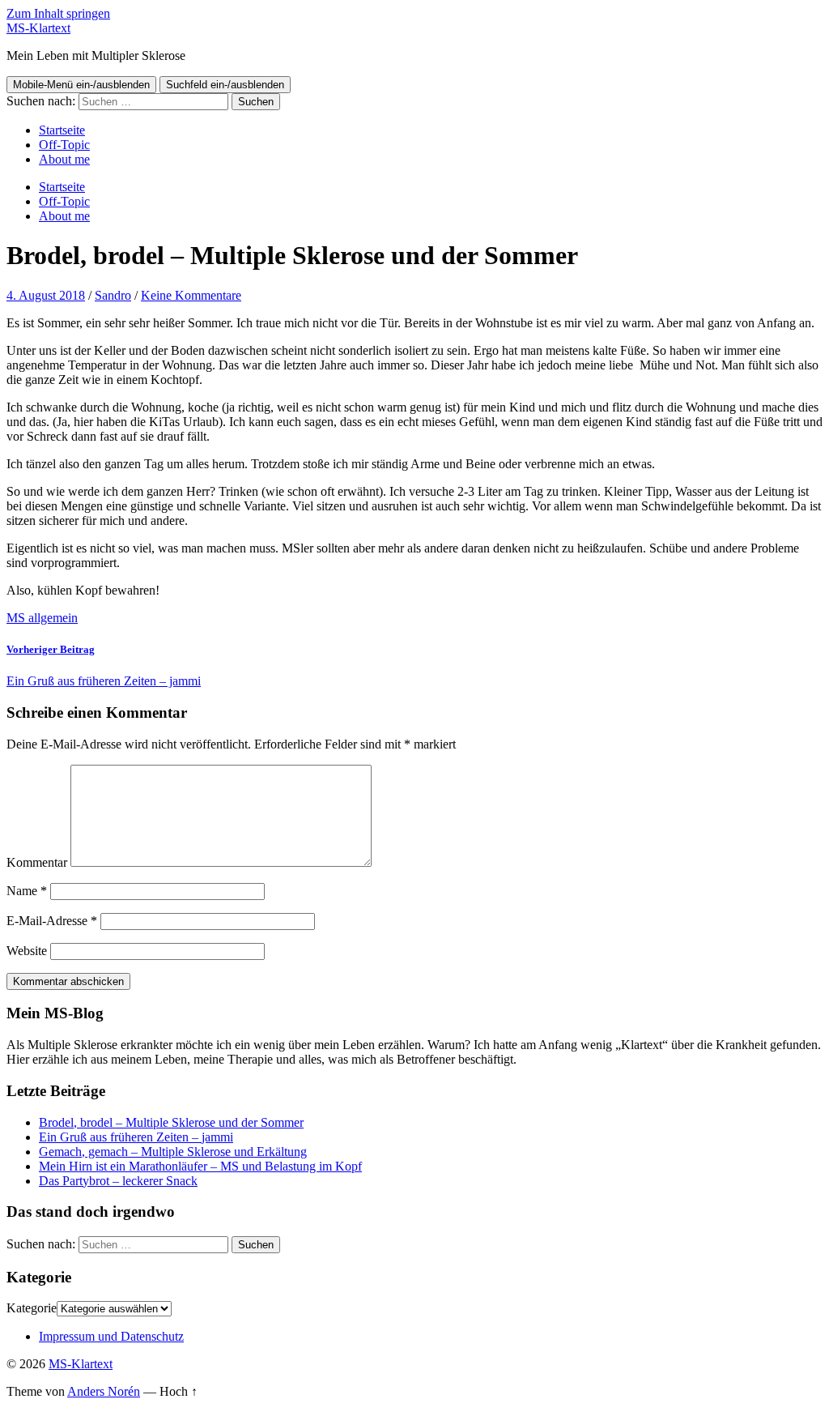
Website (26, 951)
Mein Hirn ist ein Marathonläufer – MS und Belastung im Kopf (200, 1166)
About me (64, 159)
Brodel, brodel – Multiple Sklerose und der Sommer (171, 1122)
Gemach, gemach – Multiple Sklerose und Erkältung (173, 1151)
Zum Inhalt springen (58, 13)
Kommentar (36, 862)
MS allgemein (42, 618)
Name (26, 891)
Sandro (113, 295)
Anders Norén (103, 1391)
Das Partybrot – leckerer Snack (118, 1181)
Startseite (62, 130)
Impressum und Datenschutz (111, 1336)
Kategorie (31, 1308)
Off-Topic (64, 144)
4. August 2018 (45, 295)
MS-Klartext (38, 28)
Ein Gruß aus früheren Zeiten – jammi (136, 1137)
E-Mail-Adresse (51, 921)
